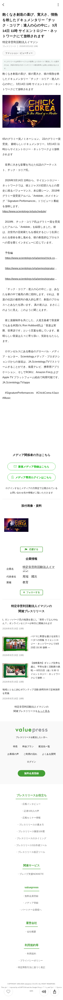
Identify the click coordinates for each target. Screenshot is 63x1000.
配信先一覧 (44, 746)
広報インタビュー (31, 804)
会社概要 (31, 931)
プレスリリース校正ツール (31, 852)
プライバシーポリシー (31, 960)
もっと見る (44, 711)
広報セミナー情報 (31, 817)
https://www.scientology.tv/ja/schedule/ (24, 211)
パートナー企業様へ (31, 909)
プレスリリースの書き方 (31, 824)
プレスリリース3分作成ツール (31, 845)
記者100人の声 (31, 811)
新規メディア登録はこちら (33, 466)
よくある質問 (49, 754)
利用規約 (31, 953)
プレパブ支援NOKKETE (31, 874)
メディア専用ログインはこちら (33, 477)
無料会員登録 (31, 773)
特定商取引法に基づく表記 (31, 967)
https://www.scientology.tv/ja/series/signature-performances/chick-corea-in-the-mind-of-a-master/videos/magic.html (31, 268)
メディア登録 (31, 902)
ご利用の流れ (30, 754)
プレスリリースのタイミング (31, 838)
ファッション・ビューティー (19, 53)
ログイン (31, 761)
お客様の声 (13, 754)
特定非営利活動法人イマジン (20, 42)
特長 (15, 746)
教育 (25, 582)
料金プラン (28, 746)
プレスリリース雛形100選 (31, 831)
